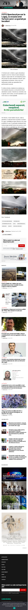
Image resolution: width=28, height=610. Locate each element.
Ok (14, 608)
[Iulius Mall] (14, 3)
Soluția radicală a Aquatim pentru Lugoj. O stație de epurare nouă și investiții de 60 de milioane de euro (17, 440)
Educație (5, 486)
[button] (2, 7)
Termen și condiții (19, 248)
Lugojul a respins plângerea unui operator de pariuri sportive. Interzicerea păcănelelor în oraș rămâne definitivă (16, 449)
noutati (9, 226)
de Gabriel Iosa (6, 479)
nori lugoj (4, 226)
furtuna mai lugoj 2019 (6, 223)
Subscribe (21, 245)
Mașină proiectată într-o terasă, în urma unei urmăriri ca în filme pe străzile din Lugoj (17, 424)
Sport (3, 574)
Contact (4, 579)
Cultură (3, 569)
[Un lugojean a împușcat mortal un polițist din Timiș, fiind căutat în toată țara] (14, 300)
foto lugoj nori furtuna (7, 221)
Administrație (5, 559)
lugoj (14, 223)
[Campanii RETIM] (14, 106)
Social (3, 564)
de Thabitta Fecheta (7, 507)
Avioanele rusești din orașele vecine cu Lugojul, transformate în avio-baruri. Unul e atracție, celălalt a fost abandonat (17, 457)
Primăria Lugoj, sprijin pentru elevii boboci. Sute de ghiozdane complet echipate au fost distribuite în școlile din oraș (17, 432)
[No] (26, 606)
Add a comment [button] (7, 234)
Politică (3, 567)
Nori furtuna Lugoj (21, 223)
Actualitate (4, 12)
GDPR (14, 248)
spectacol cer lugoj (17, 226)
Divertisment (5, 572)
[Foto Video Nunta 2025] (14, 257)
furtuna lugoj (16, 221)
